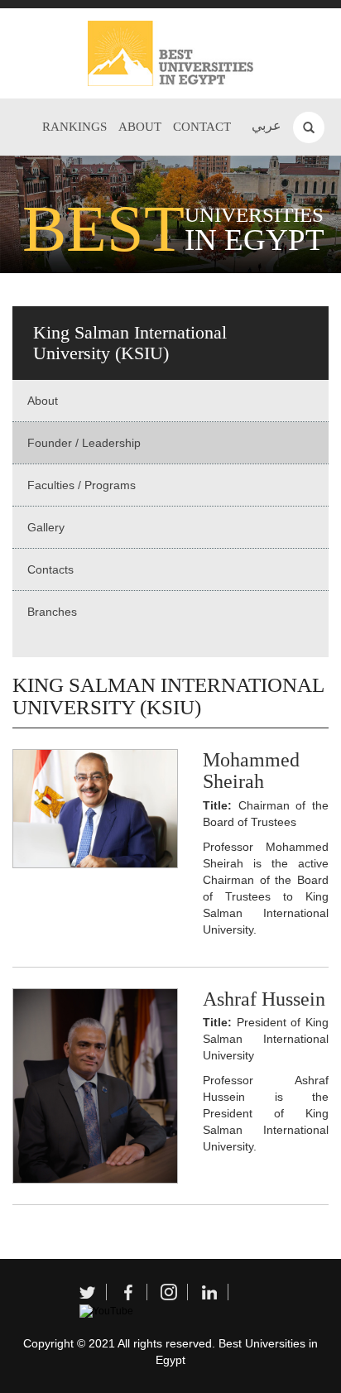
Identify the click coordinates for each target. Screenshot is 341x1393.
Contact (202, 126)
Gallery (46, 527)
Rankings (74, 126)
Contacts (50, 569)
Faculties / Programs (81, 485)
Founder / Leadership (84, 442)
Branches (52, 611)
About (139, 126)
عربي (266, 125)
